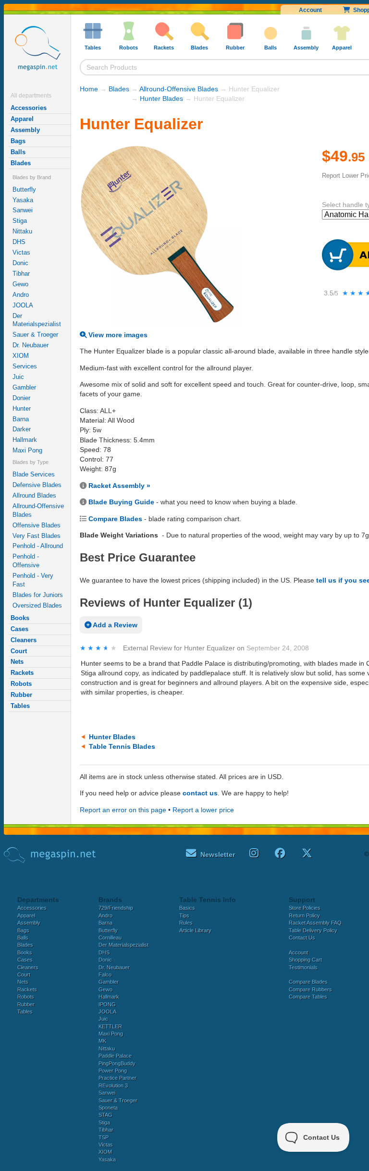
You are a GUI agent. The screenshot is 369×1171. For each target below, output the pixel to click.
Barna (20, 419)
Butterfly (24, 189)
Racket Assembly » (119, 485)
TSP (103, 1137)
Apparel (22, 118)
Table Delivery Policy (313, 930)
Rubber (21, 694)
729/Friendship (115, 908)
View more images (117, 335)
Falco (104, 974)
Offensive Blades (36, 525)
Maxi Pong (27, 450)
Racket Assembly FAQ (315, 923)
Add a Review (114, 625)
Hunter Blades (161, 98)
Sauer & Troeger (35, 334)
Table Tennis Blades (122, 746)
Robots (21, 683)
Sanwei (22, 210)
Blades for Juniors (37, 594)
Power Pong (112, 1070)
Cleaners (24, 640)
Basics (187, 908)
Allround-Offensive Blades (38, 510)
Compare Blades (115, 519)
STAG (105, 1115)
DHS (18, 241)
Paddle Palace (115, 1056)
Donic (20, 263)
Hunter (21, 408)
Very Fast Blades (36, 535)
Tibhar (21, 273)
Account (310, 10)
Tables (20, 705)
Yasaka (22, 200)
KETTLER (110, 1026)
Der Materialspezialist (36, 320)
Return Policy (304, 915)
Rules (186, 923)
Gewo (20, 284)
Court (19, 651)
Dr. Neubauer (30, 345)
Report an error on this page (123, 810)
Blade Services (33, 474)
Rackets (22, 672)
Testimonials (303, 967)
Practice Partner (117, 1078)
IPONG (107, 1004)
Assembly (25, 130)
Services (24, 366)
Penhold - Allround (37, 545)
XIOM (20, 355)
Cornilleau (110, 937)
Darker (21, 429)
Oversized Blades (37, 605)
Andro (20, 294)
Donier (21, 398)
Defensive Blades (37, 484)
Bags (18, 141)
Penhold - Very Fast (32, 580)
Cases (19, 629)
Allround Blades (34, 495)
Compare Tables (308, 997)
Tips (184, 915)
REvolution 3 (113, 1085)
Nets (17, 661)
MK (102, 1041)
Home (89, 89)
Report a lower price (203, 810)
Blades (21, 163)
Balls (18, 152)
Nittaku (22, 231)
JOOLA (22, 305)
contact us (200, 793)
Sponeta (108, 1107)
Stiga (19, 220)
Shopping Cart (305, 960)
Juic (18, 376)
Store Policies (304, 908)
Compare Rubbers (310, 989)
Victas (21, 252)
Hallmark (24, 439)
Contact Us (302, 937)
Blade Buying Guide (121, 502)
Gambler (24, 387)
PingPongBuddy (116, 1063)
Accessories (29, 107)
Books (20, 618)
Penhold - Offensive (25, 561)
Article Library (195, 930)
